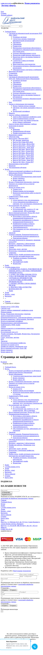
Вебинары (16, 129)
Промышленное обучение (21, 131)
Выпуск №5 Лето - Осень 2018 (23, 155)
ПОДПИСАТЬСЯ (6, 494)
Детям (7, 292)
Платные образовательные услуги (24, 53)
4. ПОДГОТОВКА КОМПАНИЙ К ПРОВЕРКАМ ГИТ (21, 280)
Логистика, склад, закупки (18, 249)
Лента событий (6, 515)
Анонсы (11, 127)
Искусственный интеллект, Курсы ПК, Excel (24, 213)
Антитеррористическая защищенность (26, 236)
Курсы (7, 169)
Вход (2, 520)
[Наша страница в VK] (3, 533)
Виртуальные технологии (22, 571)
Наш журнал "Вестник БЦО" (19, 138)
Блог (2, 11)
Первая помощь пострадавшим (23, 191)
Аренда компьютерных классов (23, 118)
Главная (3, 500)
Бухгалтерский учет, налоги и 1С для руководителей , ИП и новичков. (25, 210)
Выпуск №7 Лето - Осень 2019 (23, 151)
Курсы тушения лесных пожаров (24, 106)
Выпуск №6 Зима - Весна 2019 (23, 153)
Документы (17, 42)
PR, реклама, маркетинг (21, 140)
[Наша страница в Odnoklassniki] (5, 533)
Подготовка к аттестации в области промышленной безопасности (25, 217)
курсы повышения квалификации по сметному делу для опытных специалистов (27, 203)
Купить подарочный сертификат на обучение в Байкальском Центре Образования (25, 172)
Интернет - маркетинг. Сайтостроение (22, 243)
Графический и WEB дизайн (18, 196)
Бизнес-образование (15, 175)
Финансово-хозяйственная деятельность (26, 55)
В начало (4, 362)
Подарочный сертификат (21, 111)
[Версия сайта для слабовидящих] (1, 10)
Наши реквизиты (32, 3)
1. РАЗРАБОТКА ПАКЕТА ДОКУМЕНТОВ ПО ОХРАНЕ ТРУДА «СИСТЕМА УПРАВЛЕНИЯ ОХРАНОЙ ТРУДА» (25, 270)
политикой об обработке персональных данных (17, 498)
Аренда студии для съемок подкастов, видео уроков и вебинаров (26, 121)
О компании (13, 73)
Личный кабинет (6, 15)
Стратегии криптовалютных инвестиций (27, 176)
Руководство (17, 46)
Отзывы (3, 13)
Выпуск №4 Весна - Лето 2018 (23, 156)
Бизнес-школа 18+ (19, 180)
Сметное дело (13, 198)
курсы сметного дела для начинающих (26, 200)
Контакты (8, 296)
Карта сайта (5, 518)
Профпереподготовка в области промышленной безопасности (23, 224)
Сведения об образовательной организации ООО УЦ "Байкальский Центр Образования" (24, 78)
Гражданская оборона (20, 238)
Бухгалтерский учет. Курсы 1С (19, 205)
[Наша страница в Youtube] (1, 533)
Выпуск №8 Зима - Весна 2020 (23, 149)
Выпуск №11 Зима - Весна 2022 (23, 144)
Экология (12, 233)
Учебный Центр (10, 31)
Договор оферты (8, 5)
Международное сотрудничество (24, 64)
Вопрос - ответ (10, 294)
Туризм (11, 247)
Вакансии (12, 166)
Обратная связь (14, 137)
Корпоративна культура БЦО (19, 164)
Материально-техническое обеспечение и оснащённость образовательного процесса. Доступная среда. (27, 49)
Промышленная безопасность (19, 214)
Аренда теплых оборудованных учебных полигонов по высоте (23, 125)
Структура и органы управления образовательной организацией (24, 39)
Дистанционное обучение (17, 167)
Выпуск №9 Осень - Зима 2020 (23, 147)
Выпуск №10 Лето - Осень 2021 (23, 146)
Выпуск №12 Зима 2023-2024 (23, 142)
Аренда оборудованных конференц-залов (27, 117)
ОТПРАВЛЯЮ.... (7, 492)
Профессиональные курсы (22, 133)
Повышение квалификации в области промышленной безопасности (26, 221)
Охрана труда (17, 189)
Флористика (17, 263)
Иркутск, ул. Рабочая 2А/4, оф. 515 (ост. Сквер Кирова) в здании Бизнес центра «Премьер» (20, 523)
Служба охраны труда (12, 267)
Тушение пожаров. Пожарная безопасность (23, 234)
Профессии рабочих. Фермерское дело (22, 245)
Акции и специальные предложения (21, 104)
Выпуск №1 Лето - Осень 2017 (23, 162)
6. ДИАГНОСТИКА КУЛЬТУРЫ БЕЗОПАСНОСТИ (20, 288)
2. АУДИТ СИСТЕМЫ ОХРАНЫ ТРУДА (23, 274)
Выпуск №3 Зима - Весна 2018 (23, 158)
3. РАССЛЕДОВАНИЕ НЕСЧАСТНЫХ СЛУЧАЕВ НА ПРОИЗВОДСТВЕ (22, 277)
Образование (17, 44)
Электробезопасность (20, 227)
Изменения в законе (15, 135)
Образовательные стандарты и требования (27, 69)
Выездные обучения (15, 71)
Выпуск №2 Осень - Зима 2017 (23, 160)
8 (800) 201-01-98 (6, 3)
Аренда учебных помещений (19, 115)
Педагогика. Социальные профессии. (21, 251)
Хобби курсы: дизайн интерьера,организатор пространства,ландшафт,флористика (24, 255)
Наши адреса (13, 75)
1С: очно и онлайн (19, 207)
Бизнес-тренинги (18, 178)
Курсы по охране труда (16, 187)
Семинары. (12, 253)
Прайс (7, 265)
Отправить (5, 590)
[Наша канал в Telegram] (8, 533)
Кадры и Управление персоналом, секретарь (24, 182)
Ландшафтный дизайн (20, 262)
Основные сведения (19, 37)
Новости (12, 113)
